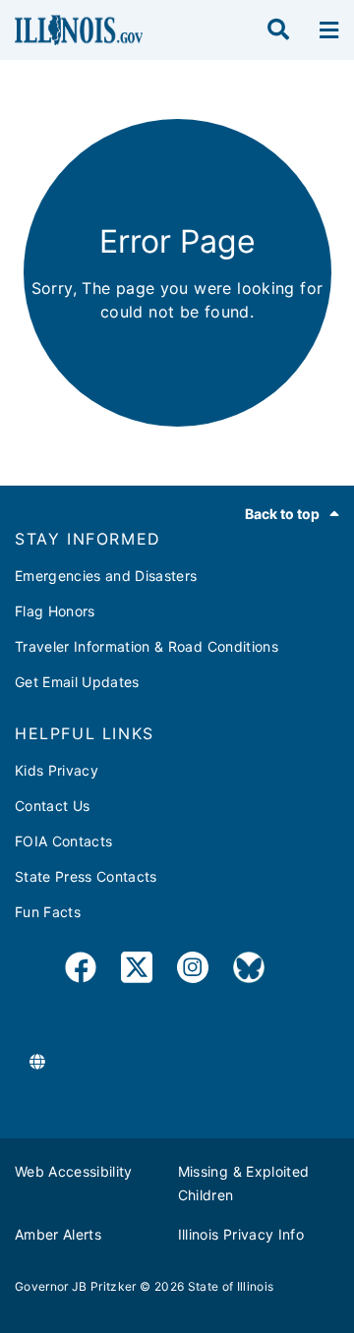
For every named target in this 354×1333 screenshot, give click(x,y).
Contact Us (52, 805)
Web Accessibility (74, 1171)
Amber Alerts (58, 1234)
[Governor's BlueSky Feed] (249, 971)
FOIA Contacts (63, 841)
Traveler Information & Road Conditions (146, 646)
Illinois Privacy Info (241, 1234)
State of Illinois (231, 1286)
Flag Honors (55, 611)
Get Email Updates (77, 681)
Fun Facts (48, 911)
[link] (80, 971)
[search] (278, 30)
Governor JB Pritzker (76, 1286)
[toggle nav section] (329, 30)
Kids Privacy (56, 770)
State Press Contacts (86, 876)
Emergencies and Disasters (106, 575)
